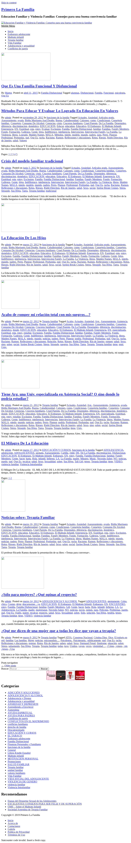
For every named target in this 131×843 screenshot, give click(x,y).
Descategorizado (16, 730)
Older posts (8, 665)
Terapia (91, 344)
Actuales (82, 117)
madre (76, 458)
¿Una (12, 649)
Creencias (50, 123)
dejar (18, 604)
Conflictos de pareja (18, 48)
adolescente (7, 453)
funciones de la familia (58, 117)
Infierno (51, 458)
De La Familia (106, 123)
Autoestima (13, 709)
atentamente (113, 601)
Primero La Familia (17, 9)
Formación (14, 132)
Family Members (120, 129)
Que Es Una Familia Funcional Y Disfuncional (39, 86)
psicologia (120, 92)
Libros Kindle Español (19, 753)
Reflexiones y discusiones (78, 137)
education (70, 126)
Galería (11, 829)
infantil (41, 458)
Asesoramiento (8, 120)
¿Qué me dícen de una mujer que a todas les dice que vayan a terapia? (58, 631)
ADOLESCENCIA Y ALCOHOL (59, 601)
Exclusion (56, 129)
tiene (115, 344)
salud (15, 140)
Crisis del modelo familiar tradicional (32, 161)
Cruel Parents (90, 123)
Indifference (51, 132)
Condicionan (103, 120)
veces (88, 646)
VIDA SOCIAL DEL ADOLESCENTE (28, 778)
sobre (9, 344)
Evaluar (45, 129)
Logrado (23, 134)
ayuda (21, 120)
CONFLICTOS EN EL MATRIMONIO (28, 721)
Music (93, 458)
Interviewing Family (95, 132)
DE (77, 453)
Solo (83, 612)
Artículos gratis (106, 117)
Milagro (84, 458)
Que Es (5, 95)
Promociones (14, 761)
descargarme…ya (31, 604)
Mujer (31, 640)
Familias (106, 129)
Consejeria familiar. (105, 170)
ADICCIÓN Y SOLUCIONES (24, 692)
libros (15, 134)
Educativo (81, 126)
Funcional (109, 92)
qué (27, 137)
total (121, 344)
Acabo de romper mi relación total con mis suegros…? (45, 314)
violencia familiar (10, 464)
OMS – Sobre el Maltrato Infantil (24, 806)
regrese (32, 643)
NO (115, 458)
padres (92, 134)
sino (3, 344)
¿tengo (4, 649)
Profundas (19, 137)
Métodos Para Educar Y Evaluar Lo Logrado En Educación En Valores (59, 111)
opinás (89, 610)
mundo (84, 134)
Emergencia (7, 129)
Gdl (68, 607)
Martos (8, 92)
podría (78, 338)
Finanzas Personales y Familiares (24, 744)
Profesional (7, 137)
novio (82, 610)
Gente (34, 132)
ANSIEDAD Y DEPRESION (23, 704)
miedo (68, 134)
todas (60, 646)
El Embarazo (94, 126)
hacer (22, 458)
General (12, 750)
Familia (98, 92)
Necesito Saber (104, 458)
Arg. (97, 321)
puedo (4, 461)
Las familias (21, 640)
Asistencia (122, 321)
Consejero (16, 123)
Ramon (59, 137)
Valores (23, 140)
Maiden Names (36, 134)
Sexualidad (50, 461)
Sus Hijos (16, 190)
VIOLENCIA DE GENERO (22, 781)
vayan (81, 646)
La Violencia (105, 182)
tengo (87, 461)
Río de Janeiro (68, 188)
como (93, 120)
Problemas (115, 610)
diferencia (6, 126)
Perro (105, 134)
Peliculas (103, 610)
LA (57, 458)
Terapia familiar (15, 40)
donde (16, 330)
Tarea (25, 190)
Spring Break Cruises (107, 188)
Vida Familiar (14, 42)
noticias (46, 338)
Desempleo (120, 123)
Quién (18, 612)
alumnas (75, 92)
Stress (122, 188)
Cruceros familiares (73, 123)
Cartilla (64, 453)
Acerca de (13, 823)
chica (4, 604)
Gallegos (25, 132)
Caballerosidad (70, 120)
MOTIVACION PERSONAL (23, 758)
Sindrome (102, 643)
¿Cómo (110, 646)
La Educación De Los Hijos (23, 238)
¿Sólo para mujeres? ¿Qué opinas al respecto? (39, 594)
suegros (64, 344)
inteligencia (64, 132)
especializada (119, 330)
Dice (110, 637)
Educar (60, 126)
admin (8, 117)
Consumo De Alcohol (33, 123)
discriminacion (19, 126)
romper (109, 341)
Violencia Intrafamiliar (31, 464)
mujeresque (41, 610)
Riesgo (102, 137)
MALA (49, 134)
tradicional (51, 190)
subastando (14, 646)
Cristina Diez (100, 637)
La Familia (112, 132)
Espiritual (24, 129)
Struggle (5, 190)
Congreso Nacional (82, 637)
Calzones (84, 120)
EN (16, 129)
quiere (26, 612)
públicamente (94, 640)
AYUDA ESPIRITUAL (20, 712)
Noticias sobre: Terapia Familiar (28, 517)
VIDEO (118, 461)
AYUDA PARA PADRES (21, 715)
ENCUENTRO (117, 604)
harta (28, 458)
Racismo (50, 137)
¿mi (125, 646)
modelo (76, 134)
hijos (41, 132)
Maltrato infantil (16, 37)
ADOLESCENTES (24, 453)
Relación (51, 341)
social (92, 188)
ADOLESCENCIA (113, 450)
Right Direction (115, 137)
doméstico (33, 126)
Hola (34, 458)
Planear (113, 134)
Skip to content (8, 2)
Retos (95, 137)
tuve (66, 646)
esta (32, 129)
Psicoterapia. (79, 640)
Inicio (10, 31)
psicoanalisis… (51, 640)
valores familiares (16, 773)
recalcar (26, 461)
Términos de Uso (16, 834)
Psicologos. (66, 640)
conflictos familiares (18, 724)
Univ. (4, 347)
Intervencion (77, 132)
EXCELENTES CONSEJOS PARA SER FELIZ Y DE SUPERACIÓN (45, 803)
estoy (37, 129)
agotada (39, 453)
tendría (110, 612)
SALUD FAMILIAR (18, 764)
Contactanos (14, 826)
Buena (59, 120)
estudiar (27, 332)
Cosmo (11, 604)
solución (91, 612)
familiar (97, 129)
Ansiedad (92, 117)
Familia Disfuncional (51, 92)
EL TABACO (15, 735)
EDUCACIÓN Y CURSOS (56, 450)
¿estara (118, 646)
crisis (59, 123)
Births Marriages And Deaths (39, 120)
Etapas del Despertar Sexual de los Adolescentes (32, 801)
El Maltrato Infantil (111, 126)
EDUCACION (47, 126)
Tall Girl (79, 461)
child (71, 453)
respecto (43, 612)
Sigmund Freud (88, 643)
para (99, 134)
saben (63, 643)
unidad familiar (15, 770)
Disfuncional (87, 92)
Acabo (70, 321)
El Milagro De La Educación (24, 443)
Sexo (85, 188)
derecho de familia (17, 727)
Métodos (58, 134)
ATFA (68, 637)
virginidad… (99, 646)
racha (42, 137)
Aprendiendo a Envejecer (20, 707)
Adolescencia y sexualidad (21, 45)
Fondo (4, 132)
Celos (124, 601)
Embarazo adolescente (19, 34)
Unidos (73, 646)
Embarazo (58, 455)
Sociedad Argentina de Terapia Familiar (28, 809)
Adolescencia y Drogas (19, 698)
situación (112, 643)
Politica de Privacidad (19, 832)
